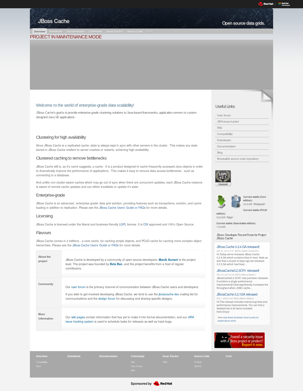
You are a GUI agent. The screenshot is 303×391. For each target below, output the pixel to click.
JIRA (165, 362)
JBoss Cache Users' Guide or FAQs (122, 207)
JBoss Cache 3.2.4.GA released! (238, 246)
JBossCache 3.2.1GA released (237, 294)
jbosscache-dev (169, 294)
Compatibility (225, 134)
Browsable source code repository (238, 158)
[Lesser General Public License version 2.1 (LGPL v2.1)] (223, 178)
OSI (145, 224)
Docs (38, 366)
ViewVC (197, 366)
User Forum (136, 366)
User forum (224, 115)
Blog (219, 152)
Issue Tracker (115, 31)
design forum (106, 298)
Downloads (55, 31)
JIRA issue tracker (228, 121)
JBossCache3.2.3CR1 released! (238, 270)
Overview (39, 31)
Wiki (219, 127)
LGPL (122, 224)
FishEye (198, 362)
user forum (78, 287)
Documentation (76, 31)
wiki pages (78, 317)
